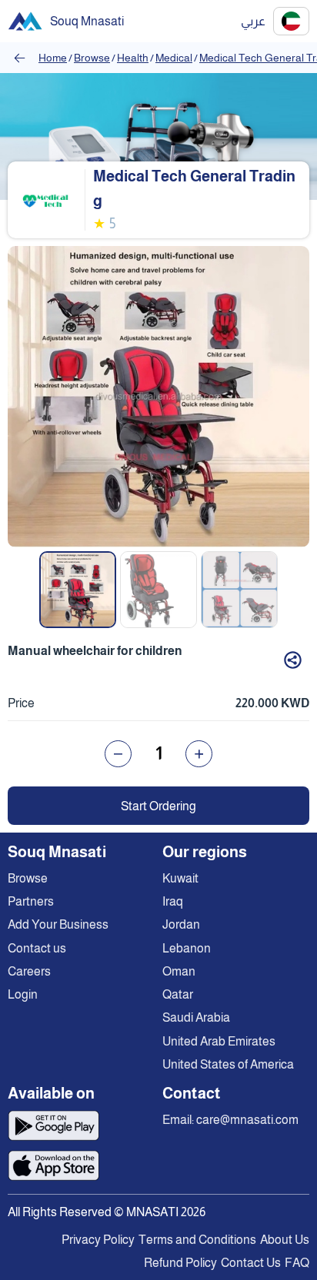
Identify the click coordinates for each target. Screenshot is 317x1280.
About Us (284, 1239)
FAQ (297, 1262)
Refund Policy (180, 1262)
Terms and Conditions (197, 1239)
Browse (92, 58)
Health (132, 58)
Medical (173, 58)
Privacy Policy (98, 1239)
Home (52, 58)
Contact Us (251, 1262)
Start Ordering (158, 806)
